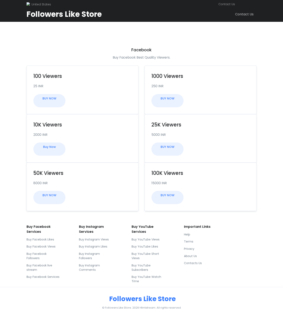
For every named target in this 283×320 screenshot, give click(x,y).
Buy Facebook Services (43, 277)
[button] (240, 4)
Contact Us (226, 4)
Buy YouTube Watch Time (146, 279)
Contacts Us (193, 263)
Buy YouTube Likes (145, 246)
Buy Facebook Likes (40, 239)
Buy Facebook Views (41, 246)
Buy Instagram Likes (93, 246)
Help (187, 234)
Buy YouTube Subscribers (141, 267)
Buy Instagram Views (94, 239)
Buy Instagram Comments (89, 267)
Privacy (189, 249)
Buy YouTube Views (146, 239)
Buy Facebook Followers (37, 256)
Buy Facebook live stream (39, 267)
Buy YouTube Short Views (145, 256)
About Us (190, 256)
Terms (188, 241)
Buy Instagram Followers (89, 256)
